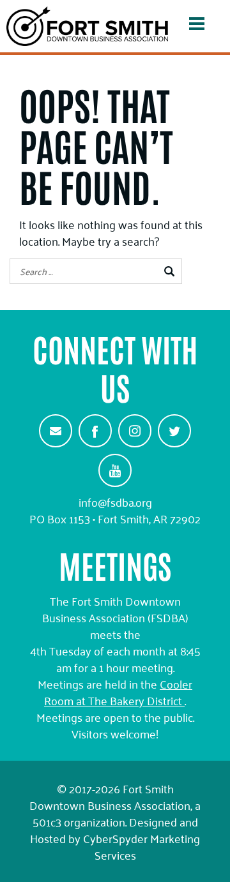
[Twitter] (174, 430)
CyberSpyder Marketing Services (141, 846)
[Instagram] (134, 430)
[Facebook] (95, 430)
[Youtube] (115, 470)
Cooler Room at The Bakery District (118, 691)
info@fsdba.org (115, 501)
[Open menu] (196, 26)
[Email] (55, 430)
